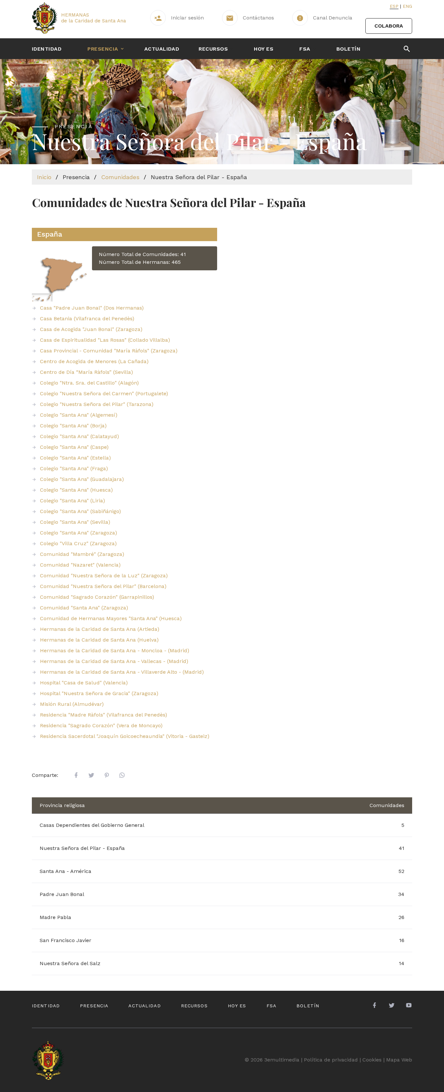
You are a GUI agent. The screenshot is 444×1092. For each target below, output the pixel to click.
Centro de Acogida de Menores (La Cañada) (94, 361)
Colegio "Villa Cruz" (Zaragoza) (78, 543)
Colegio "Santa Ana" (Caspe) (74, 447)
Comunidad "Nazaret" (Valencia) (80, 565)
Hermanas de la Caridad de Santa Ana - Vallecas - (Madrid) (114, 661)
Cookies (372, 1060)
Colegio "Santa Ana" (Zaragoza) (78, 533)
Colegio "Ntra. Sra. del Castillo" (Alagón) (89, 383)
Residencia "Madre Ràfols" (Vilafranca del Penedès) (103, 715)
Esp (394, 6)
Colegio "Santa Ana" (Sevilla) (75, 522)
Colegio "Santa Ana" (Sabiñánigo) (80, 511)
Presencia (102, 49)
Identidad (46, 49)
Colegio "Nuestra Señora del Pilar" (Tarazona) (96, 404)
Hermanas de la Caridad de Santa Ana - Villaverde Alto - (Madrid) (122, 672)
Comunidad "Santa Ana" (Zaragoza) (84, 608)
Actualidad (161, 49)
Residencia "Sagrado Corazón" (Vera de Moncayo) (101, 725)
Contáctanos (258, 18)
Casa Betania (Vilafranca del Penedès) (87, 318)
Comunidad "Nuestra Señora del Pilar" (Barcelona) (103, 586)
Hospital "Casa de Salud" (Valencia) (84, 683)
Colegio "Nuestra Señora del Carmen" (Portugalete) (104, 393)
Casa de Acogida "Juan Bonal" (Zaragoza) (91, 329)
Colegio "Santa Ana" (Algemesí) (78, 415)
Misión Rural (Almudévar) (72, 704)
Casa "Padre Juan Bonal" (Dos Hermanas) (92, 308)
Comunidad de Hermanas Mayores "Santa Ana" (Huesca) (111, 618)
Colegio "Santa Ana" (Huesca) (76, 490)
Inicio (44, 177)
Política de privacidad (331, 1060)
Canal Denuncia (332, 18)
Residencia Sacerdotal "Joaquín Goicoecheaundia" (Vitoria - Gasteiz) (124, 736)
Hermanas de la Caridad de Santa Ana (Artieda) (99, 629)
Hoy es (263, 49)
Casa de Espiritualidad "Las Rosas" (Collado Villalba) (105, 340)
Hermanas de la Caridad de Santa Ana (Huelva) (99, 640)
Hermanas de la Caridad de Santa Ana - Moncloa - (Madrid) (114, 650)
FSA (304, 49)
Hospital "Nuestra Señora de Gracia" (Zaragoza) (99, 693)
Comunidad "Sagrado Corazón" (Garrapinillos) (97, 597)
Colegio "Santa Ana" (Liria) (72, 500)
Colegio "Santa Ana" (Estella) (75, 458)
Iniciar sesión (187, 18)
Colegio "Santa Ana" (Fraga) (74, 468)
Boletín (348, 49)
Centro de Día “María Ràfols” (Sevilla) (86, 372)
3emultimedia (281, 1060)
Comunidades (120, 177)
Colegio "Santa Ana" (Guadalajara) (82, 479)
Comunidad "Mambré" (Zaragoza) (82, 554)
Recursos (213, 49)
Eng (407, 6)
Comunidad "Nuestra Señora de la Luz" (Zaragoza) (104, 575)
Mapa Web (399, 1060)
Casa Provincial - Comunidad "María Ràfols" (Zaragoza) (108, 351)
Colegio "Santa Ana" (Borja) (73, 426)
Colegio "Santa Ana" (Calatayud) (79, 436)
